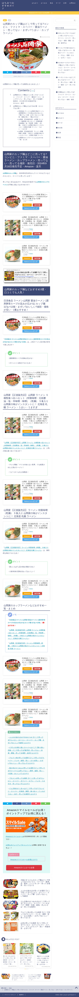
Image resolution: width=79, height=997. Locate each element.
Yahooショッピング (30, 208)
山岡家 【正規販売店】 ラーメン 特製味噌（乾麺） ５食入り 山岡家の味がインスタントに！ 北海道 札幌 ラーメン (31, 133)
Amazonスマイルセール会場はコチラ (24, 859)
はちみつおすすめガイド (8, 5)
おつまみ (44, 3)
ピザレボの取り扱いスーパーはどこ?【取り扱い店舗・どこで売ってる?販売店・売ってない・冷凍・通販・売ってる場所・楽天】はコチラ (26, 750)
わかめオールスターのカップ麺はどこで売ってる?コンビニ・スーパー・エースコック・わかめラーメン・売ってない (66, 67)
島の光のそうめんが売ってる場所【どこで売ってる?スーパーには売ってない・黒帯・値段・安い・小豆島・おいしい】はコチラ (26, 770)
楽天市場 (37, 205)
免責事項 (21, 994)
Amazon (27, 205)
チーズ (58, 3)
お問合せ (72, 3)
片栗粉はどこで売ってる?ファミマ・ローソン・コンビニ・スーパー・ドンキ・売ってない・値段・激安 (66, 95)
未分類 (60, 127)
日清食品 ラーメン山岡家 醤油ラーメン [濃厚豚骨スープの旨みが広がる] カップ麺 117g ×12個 (34, 196)
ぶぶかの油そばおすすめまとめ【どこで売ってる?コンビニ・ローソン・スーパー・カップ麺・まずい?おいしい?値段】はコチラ (26, 740)
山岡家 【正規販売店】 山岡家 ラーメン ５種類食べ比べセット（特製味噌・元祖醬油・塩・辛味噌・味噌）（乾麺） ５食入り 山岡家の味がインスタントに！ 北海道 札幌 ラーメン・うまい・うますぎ (31, 124)
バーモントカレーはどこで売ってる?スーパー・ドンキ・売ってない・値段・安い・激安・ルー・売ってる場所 (66, 82)
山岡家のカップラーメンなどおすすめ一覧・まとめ (31, 138)
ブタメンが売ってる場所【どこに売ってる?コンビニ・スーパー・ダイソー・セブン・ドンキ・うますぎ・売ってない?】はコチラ (26, 781)
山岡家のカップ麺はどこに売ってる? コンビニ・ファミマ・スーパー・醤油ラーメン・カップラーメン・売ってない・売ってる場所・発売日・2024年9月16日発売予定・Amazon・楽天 (28, 99)
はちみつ (35, 3)
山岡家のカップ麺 (9, 173)
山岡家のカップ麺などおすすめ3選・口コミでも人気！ (28, 107)
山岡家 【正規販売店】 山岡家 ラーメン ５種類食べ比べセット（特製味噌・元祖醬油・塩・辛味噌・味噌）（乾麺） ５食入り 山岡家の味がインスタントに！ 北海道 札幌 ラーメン (26, 445)
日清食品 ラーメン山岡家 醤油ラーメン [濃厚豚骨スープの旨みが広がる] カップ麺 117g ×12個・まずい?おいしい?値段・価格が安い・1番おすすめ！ (31, 114)
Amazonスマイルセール (14, 836)
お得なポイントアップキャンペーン (19, 845)
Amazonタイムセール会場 (24, 868)
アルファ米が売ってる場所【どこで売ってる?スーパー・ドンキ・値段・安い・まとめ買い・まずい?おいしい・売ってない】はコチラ (26, 760)
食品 (51, 3)
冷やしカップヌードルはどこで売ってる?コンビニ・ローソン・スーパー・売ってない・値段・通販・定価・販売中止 (66, 38)
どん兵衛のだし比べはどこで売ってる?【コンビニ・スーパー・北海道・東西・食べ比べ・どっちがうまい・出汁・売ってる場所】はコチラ (26, 791)
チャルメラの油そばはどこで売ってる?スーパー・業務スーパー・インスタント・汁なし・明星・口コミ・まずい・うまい (66, 52)
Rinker (31, 200)
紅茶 (65, 3)
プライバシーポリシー (10, 994)
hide (32, 91)
